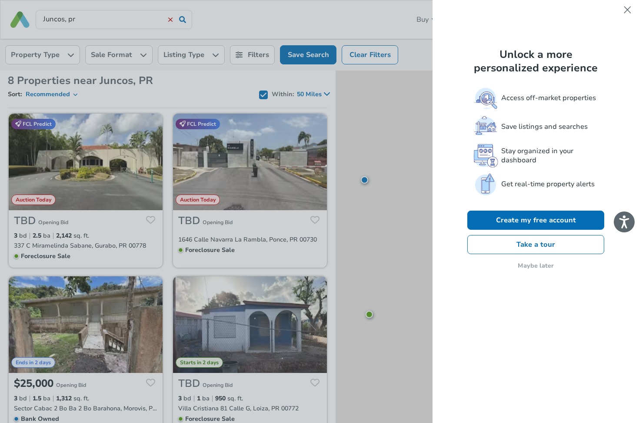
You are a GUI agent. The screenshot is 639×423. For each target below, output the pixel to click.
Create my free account (536, 220)
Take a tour (535, 244)
